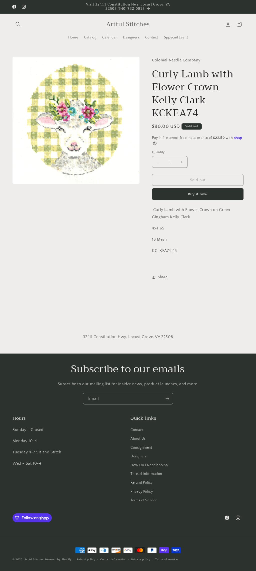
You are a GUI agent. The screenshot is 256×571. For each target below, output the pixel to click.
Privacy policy (140, 559)
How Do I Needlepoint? (149, 465)
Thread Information (146, 474)
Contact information (113, 559)
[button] (18, 24)
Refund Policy (141, 483)
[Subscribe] (167, 398)
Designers (138, 456)
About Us (138, 439)
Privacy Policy (141, 492)
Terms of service (166, 559)
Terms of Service (144, 500)
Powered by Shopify (58, 559)
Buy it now (198, 194)
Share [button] (162, 277)
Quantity (158, 152)
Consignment (141, 448)
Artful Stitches (34, 559)
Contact (136, 430)
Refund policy (85, 559)
